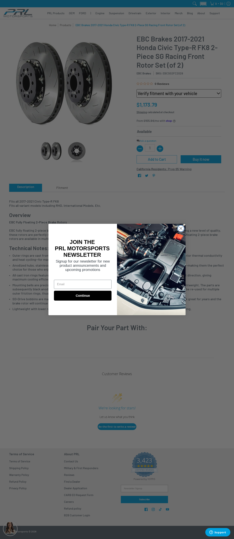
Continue (83, 295)
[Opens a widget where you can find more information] (217, 532)
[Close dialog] (181, 228)
